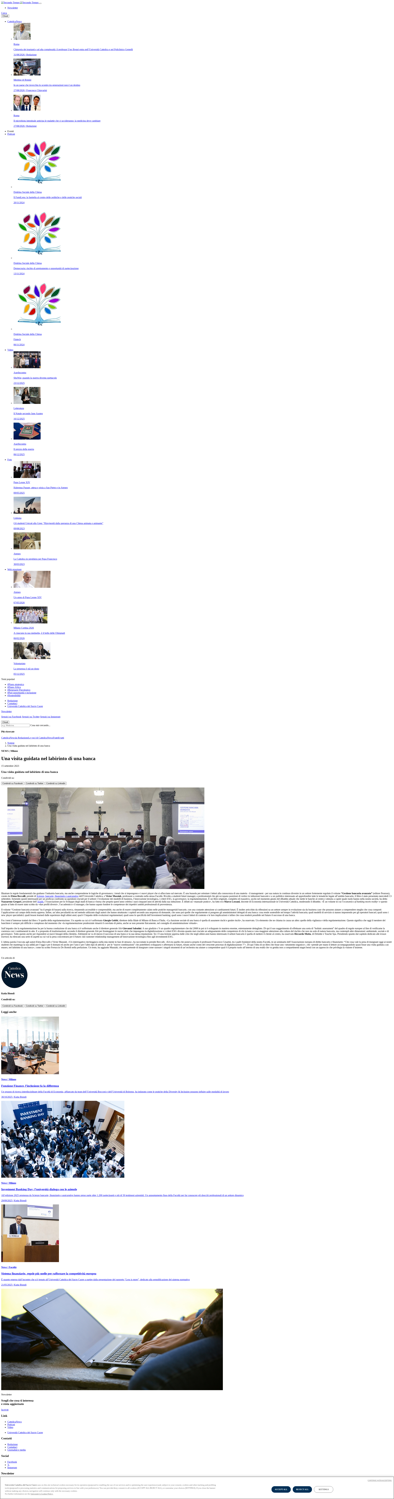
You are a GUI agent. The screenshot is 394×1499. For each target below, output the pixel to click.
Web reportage (14, 569)
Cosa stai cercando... (40, 725)
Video (10, 350)
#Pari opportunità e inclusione (21, 692)
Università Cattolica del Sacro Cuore (25, 706)
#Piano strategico (15, 684)
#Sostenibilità (13, 695)
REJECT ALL (302, 1489)
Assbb (40, 901)
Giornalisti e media (16, 1450)
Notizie (10, 743)
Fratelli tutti (58, 737)
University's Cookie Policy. (42, 1494)
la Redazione (22, 737)
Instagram (12, 1467)
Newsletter (12, 7)
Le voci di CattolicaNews (40, 737)
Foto (9, 459)
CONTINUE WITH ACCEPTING (380, 1480)
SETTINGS (324, 1489)
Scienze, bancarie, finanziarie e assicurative (57, 896)
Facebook (12, 1462)
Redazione (12, 700)
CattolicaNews (14, 21)
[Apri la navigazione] (40, 3)
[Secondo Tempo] (20, 2)
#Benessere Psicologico (18, 690)
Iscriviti (4, 1409)
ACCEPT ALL (281, 1489)
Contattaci (12, 703)
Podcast (11, 134)
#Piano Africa (14, 687)
